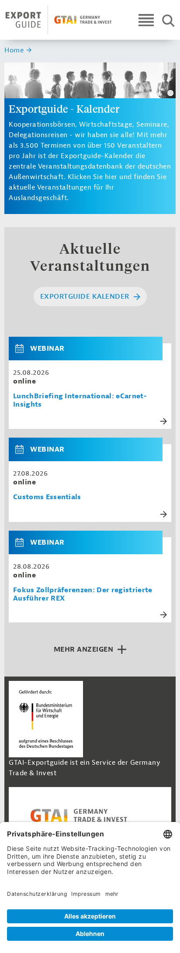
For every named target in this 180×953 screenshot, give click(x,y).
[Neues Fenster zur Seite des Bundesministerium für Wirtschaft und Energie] (46, 719)
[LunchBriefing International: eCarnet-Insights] (22, 348)
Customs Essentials (47, 497)
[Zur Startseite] (58, 20)
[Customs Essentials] (22, 449)
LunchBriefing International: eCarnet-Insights (80, 400)
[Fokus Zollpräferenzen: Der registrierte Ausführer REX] (22, 542)
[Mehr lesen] (163, 421)
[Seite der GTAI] (90, 815)
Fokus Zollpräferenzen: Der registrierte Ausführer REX (82, 594)
